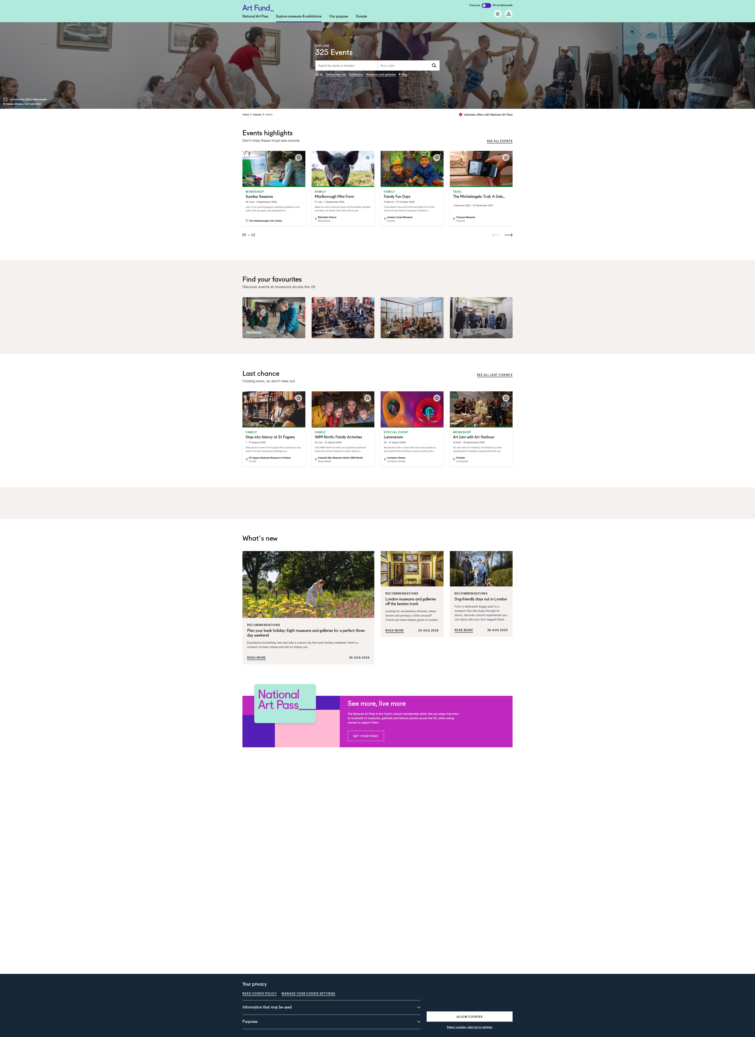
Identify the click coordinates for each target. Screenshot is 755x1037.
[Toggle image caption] (6, 99)
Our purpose (338, 16)
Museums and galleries (381, 74)
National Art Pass (255, 16)
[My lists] (498, 14)
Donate (361, 16)
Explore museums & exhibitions (298, 16)
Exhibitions (356, 74)
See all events (500, 141)
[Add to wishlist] (298, 157)
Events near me (336, 74)
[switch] (486, 5)
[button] (366, 736)
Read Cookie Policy (259, 993)
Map (404, 74)
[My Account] (509, 14)
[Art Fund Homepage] (258, 7)
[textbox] (409, 65)
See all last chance (495, 375)
